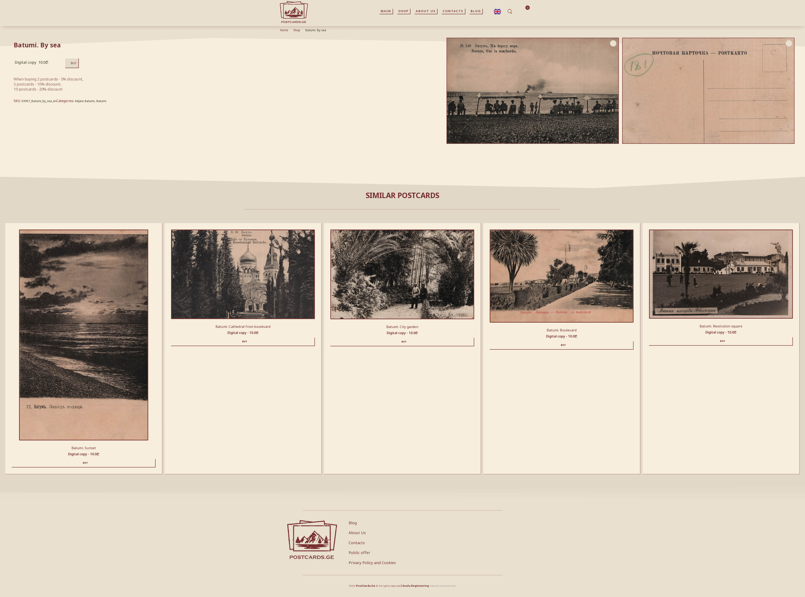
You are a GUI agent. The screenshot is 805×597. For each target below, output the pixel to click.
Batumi (101, 101)
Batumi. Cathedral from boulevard (243, 326)
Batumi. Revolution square (721, 326)
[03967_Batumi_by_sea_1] (708, 90)
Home (284, 30)
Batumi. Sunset (83, 448)
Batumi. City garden (402, 326)
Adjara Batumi (85, 101)
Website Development (443, 585)
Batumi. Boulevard (561, 330)
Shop (296, 30)
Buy (73, 63)
